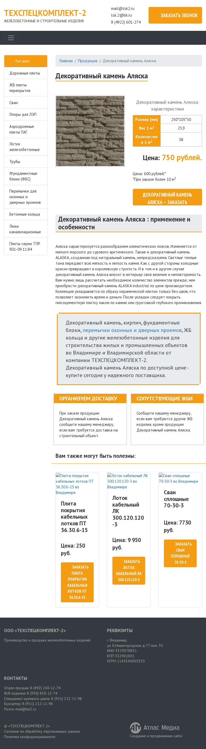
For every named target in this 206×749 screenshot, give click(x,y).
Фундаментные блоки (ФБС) (23, 176)
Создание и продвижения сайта (156, 735)
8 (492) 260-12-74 (45, 687)
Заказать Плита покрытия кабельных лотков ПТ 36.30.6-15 (78, 582)
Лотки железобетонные (24, 146)
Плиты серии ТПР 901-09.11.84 (24, 246)
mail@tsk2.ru (122, 8)
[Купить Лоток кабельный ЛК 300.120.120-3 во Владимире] (128, 481)
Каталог (23, 61)
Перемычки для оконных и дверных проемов (25, 197)
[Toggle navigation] (11, 38)
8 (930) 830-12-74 (42, 693)
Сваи (13, 102)
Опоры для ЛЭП (22, 114)
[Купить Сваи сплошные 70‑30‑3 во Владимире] (180, 478)
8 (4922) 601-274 (126, 22)
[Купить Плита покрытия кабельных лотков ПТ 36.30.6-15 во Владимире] (77, 484)
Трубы (14, 161)
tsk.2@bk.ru (121, 15)
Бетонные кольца (24, 214)
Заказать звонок (179, 15)
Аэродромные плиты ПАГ (21, 129)
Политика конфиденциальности (29, 736)
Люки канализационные (25, 229)
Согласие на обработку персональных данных (42, 731)
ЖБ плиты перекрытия (19, 87)
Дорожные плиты (24, 73)
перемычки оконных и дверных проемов (132, 330)
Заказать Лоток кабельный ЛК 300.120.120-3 (129, 570)
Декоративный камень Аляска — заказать (167, 198)
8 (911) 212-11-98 (66, 698)
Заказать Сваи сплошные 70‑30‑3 (181, 553)
